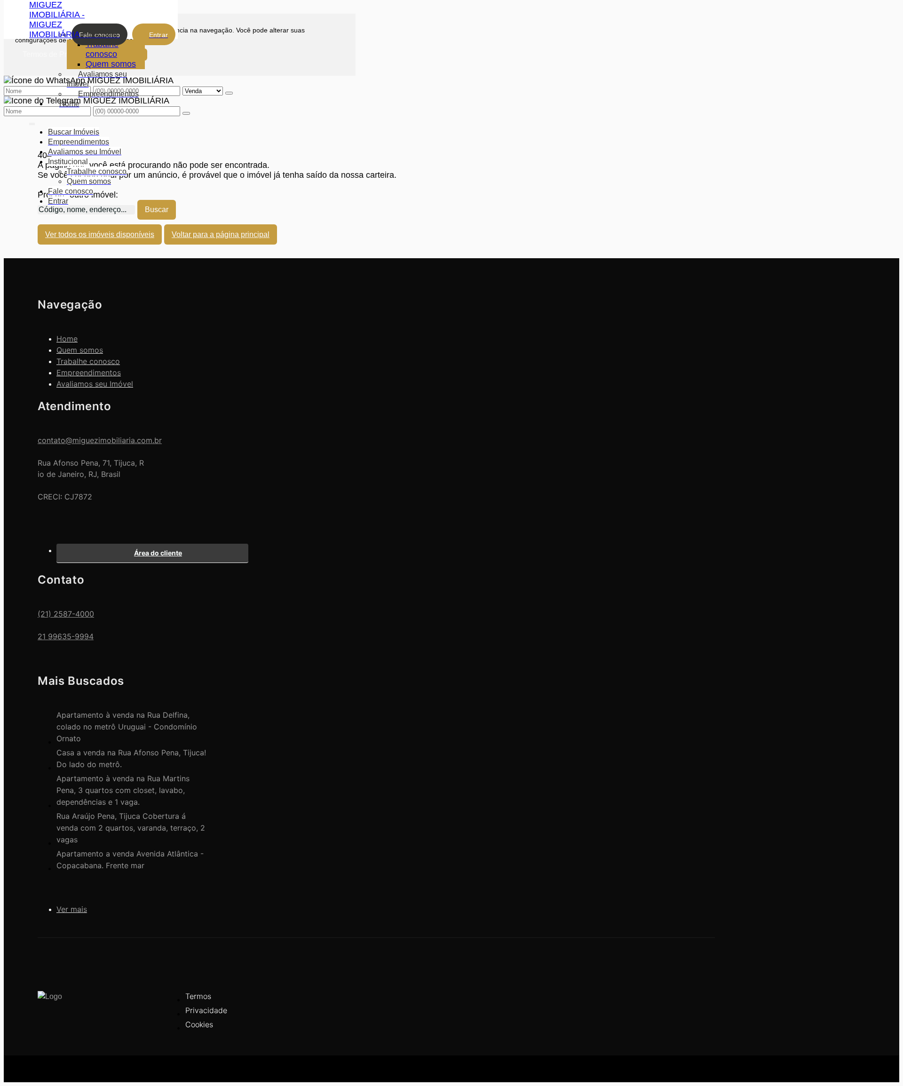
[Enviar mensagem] (229, 93)
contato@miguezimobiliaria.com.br (100, 440)
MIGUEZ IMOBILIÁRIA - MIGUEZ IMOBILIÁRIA (57, 19)
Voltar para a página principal (220, 234)
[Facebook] (689, 1003)
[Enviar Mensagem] (186, 113)
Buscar (156, 210)
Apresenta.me (64, 1067)
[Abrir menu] (32, 122)
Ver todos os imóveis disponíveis (99, 234)
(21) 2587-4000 (66, 613)
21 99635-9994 (66, 636)
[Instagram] (689, 1020)
